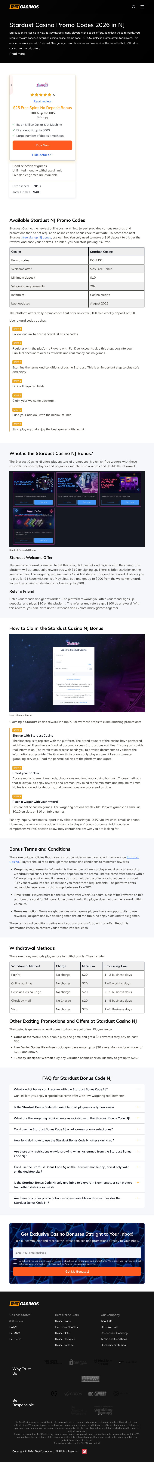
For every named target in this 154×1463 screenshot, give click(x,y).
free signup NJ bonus (36, 237)
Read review (42, 101)
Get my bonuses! (77, 1271)
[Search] (134, 7)
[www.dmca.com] (78, 1365)
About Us (106, 1321)
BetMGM (14, 1333)
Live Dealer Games (66, 1327)
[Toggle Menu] (142, 7)
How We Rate (109, 1327)
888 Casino (16, 1321)
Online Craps (63, 1321)
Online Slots (62, 1333)
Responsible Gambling (114, 1333)
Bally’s (13, 1327)
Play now (42, 145)
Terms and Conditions (114, 1339)
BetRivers (15, 1339)
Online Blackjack (65, 1339)
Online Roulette (64, 1345)
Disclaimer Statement (114, 1345)
